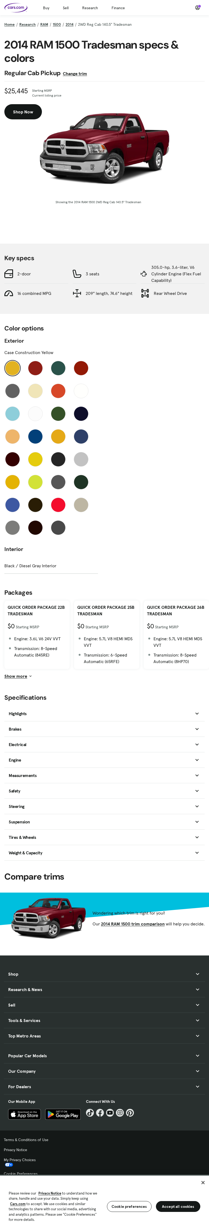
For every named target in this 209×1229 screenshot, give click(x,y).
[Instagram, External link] (120, 1113)
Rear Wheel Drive (170, 293)
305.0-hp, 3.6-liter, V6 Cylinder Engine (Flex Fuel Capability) (176, 274)
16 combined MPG (34, 293)
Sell (66, 7)
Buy (46, 7)
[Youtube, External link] (110, 1113)
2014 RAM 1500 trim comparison (133, 923)
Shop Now (23, 111)
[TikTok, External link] (90, 1113)
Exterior (14, 340)
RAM (44, 24)
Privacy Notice (15, 1149)
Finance (118, 7)
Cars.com (18, 1204)
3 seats (92, 273)
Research (90, 7)
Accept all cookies (178, 1206)
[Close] (203, 1183)
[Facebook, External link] (100, 1113)
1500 (57, 24)
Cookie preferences (129, 1206)
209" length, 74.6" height (109, 293)
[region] (104, 1201)
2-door (24, 273)
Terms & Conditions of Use (26, 1139)
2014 (69, 24)
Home (9, 24)
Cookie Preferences (21, 1173)
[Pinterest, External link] (130, 1113)
